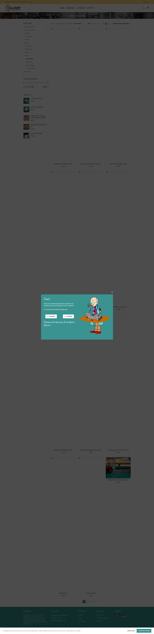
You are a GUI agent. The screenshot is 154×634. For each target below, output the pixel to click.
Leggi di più (131, 630)
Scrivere (69, 316)
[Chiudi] (112, 292)
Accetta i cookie (144, 630)
